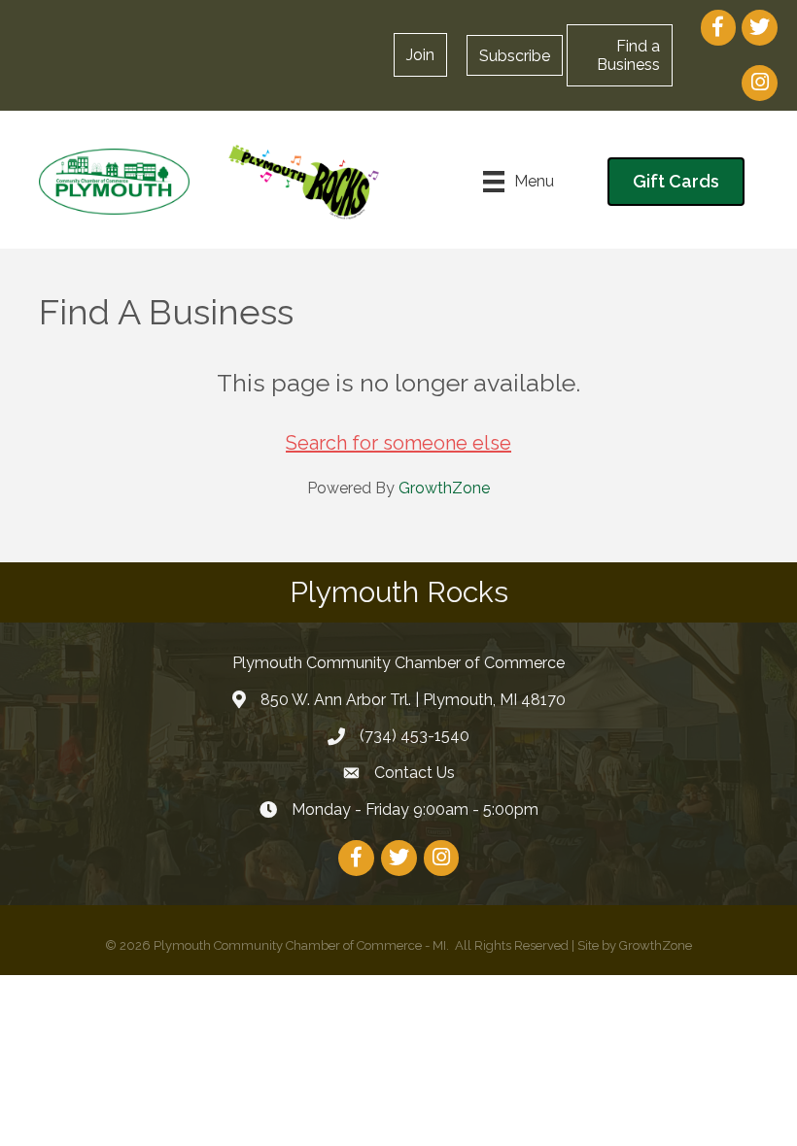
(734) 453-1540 (414, 735)
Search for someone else (398, 443)
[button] (515, 55)
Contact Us (414, 772)
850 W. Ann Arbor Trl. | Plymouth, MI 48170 (413, 700)
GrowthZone (444, 488)
